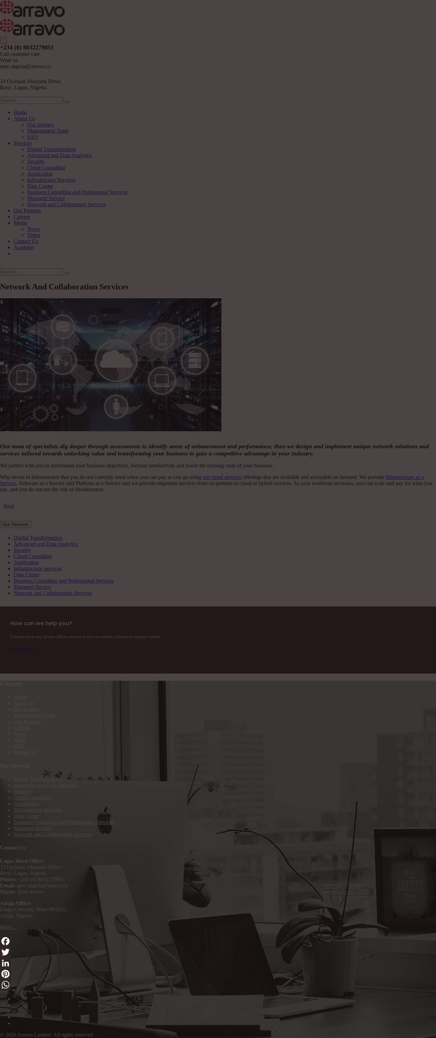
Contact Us (26, 752)
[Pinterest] (218, 973)
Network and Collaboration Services (53, 834)
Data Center (27, 816)
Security (22, 791)
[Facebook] (218, 941)
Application (26, 804)
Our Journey (27, 709)
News (20, 734)
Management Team (34, 715)
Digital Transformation (38, 779)
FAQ (19, 746)
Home (20, 697)
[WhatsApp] (218, 984)
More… (8, 927)
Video (20, 740)
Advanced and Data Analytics (46, 785)
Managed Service (32, 828)
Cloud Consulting (33, 797)
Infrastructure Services (38, 810)
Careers (22, 728)
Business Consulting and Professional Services (64, 822)
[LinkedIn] (218, 963)
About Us (24, 703)
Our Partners (27, 721)
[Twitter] (218, 952)
